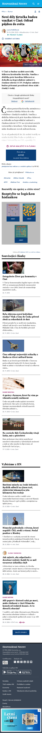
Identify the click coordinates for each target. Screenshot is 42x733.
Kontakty (6, 681)
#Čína (29, 178)
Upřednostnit (29, 101)
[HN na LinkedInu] (25, 662)
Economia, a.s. (16, 650)
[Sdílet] (35, 12)
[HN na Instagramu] (21, 662)
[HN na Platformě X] (15, 662)
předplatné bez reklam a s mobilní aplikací (17, 166)
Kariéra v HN (7, 691)
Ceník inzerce (7, 694)
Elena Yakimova (14, 553)
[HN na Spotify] (28, 662)
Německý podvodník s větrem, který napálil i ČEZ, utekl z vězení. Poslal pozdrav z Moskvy (21, 530)
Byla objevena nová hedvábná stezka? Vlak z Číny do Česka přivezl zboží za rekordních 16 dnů (21, 316)
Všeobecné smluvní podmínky (27, 691)
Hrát (13, 219)
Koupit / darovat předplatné (12, 700)
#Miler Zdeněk (18, 178)
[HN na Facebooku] (18, 662)
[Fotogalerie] (4, 272)
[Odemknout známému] (39, 12)
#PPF (6, 182)
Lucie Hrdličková (13, 30)
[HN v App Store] (24, 672)
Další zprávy (21, 632)
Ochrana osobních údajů (25, 681)
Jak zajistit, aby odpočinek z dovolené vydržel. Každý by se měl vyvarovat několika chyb (19, 560)
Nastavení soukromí (23, 687)
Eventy (5, 703)
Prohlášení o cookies (23, 684)
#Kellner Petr (15, 182)
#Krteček (7, 178)
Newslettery (6, 707)
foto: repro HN (33, 64)
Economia (6, 687)
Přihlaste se (29, 172)
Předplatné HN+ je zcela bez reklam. (29, 252)
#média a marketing (30, 182)
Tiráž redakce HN (8, 684)
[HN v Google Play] (10, 672)
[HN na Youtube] (31, 662)
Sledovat (14, 101)
